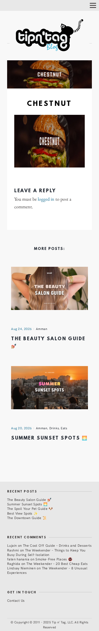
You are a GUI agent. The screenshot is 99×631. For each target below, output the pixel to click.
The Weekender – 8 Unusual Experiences (47, 570)
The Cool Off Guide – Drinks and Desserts (57, 545)
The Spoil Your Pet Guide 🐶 (30, 508)
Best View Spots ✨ (22, 513)
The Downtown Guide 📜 (27, 517)
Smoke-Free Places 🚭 (53, 559)
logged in (46, 199)
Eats (64, 428)
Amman (42, 329)
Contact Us (16, 600)
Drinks (54, 428)
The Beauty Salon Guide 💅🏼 (29, 499)
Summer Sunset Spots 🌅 (49, 438)
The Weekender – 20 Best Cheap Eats (57, 563)
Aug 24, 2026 (21, 329)
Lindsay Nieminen (21, 568)
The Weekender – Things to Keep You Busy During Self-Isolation (46, 552)
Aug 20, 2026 (21, 428)
